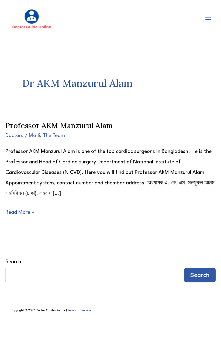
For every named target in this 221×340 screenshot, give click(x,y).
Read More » (19, 213)
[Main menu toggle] (208, 19)
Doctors (14, 135)
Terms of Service (79, 310)
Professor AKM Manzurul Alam (59, 125)
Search (13, 262)
